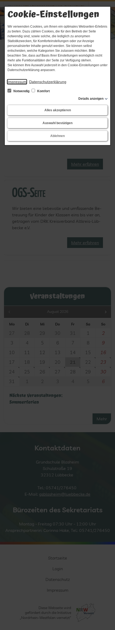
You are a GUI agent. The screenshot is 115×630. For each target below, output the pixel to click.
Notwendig (21, 91)
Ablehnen (57, 136)
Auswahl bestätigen (57, 123)
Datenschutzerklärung (47, 82)
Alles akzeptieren (57, 110)
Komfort (43, 91)
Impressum (16, 82)
